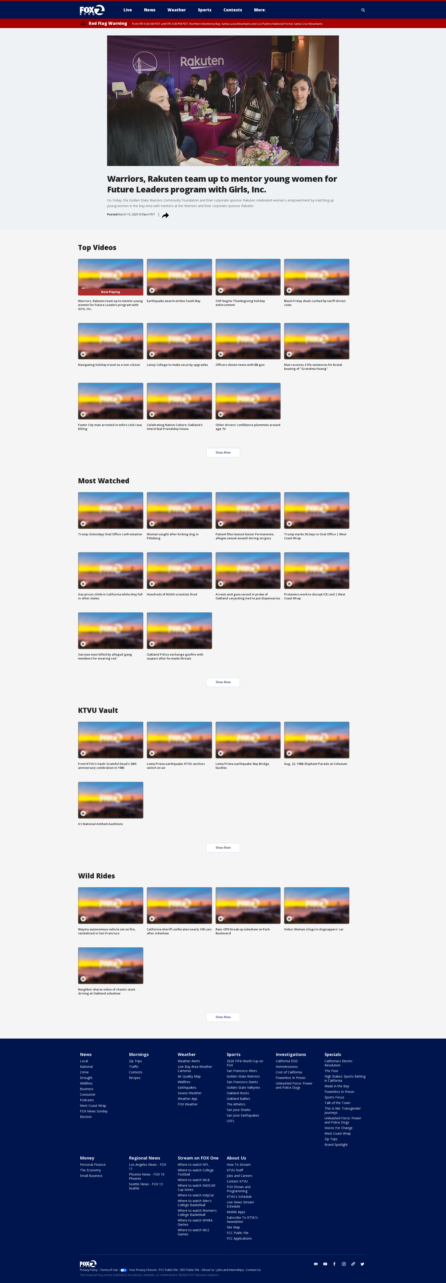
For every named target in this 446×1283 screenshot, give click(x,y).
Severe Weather (190, 1093)
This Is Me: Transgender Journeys (343, 1110)
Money (87, 1158)
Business (86, 1089)
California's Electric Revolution (339, 1063)
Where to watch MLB (194, 1180)
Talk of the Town (337, 1103)
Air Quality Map (189, 1076)
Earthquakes (187, 1087)
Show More (223, 452)
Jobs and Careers (239, 1175)
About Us (236, 1158)
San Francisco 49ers (242, 1071)
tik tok (353, 1264)
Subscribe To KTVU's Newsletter (242, 1219)
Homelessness (287, 1066)
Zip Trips (135, 1061)
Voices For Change (339, 1128)
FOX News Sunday (94, 1111)
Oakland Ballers (238, 1098)
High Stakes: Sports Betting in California (345, 1078)
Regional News (144, 1158)
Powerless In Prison (290, 1077)
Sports (233, 1054)
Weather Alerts (189, 1061)
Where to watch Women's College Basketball (197, 1212)
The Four (331, 1071)
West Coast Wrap (93, 1105)
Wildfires (86, 1083)
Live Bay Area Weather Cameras (195, 1068)
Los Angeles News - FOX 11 (147, 1166)
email (316, 1264)
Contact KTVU (237, 1181)
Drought (86, 1077)
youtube (325, 1264)
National (86, 1066)
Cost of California (289, 1072)
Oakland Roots (238, 1093)
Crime (84, 1072)
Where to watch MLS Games (193, 1232)
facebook (334, 1264)
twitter (362, 1264)
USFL (231, 1121)
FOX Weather (188, 1104)
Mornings (139, 1054)
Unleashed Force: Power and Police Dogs (294, 1085)
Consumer (87, 1094)
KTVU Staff (235, 1170)
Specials (333, 1054)
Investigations (291, 1054)
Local (84, 1061)
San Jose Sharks (239, 1110)
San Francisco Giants (242, 1082)
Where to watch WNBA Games (195, 1222)
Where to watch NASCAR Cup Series (196, 1187)
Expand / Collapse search (363, 9)
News (86, 1054)
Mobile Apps (236, 1212)
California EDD (287, 1061)
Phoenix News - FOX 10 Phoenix (146, 1176)
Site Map (233, 1227)
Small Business (91, 1175)
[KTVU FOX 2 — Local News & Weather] (95, 10)
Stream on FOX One (198, 1158)
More (259, 10)
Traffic (134, 1066)
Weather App (187, 1098)
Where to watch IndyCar (196, 1195)
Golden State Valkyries (243, 1087)
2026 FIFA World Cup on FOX (245, 1063)
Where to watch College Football (196, 1172)
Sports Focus (334, 1097)
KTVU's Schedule (239, 1196)
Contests (135, 1072)
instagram (344, 1264)
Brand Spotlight (336, 1144)
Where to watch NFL (193, 1164)
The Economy (90, 1170)
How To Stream (239, 1164)
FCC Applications (239, 1238)
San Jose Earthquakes (243, 1115)
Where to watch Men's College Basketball (195, 1203)
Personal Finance (93, 1164)
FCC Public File (238, 1233)
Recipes (135, 1077)
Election (86, 1116)
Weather (187, 1054)
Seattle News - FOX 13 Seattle (146, 1186)
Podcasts (87, 1100)
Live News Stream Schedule (240, 1204)
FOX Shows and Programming (238, 1189)
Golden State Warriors (243, 1076)
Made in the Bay (337, 1086)
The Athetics (236, 1104)
